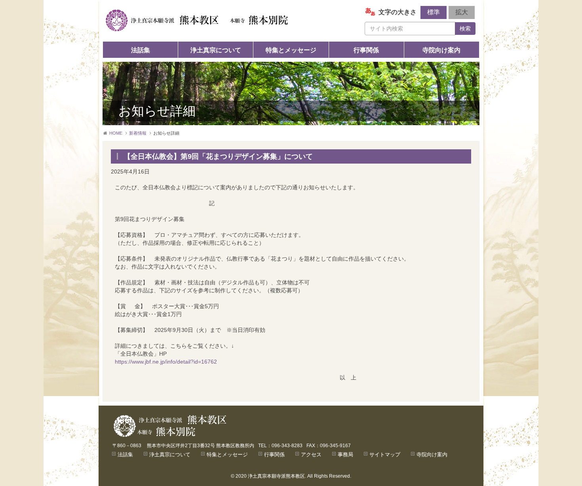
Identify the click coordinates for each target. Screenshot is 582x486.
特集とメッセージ (291, 50)
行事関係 (366, 50)
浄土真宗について (215, 50)
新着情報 (137, 133)
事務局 (345, 454)
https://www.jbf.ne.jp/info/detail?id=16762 (166, 361)
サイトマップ (384, 454)
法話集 (140, 50)
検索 (465, 28)
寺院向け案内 (441, 50)
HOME (115, 133)
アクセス (311, 454)
